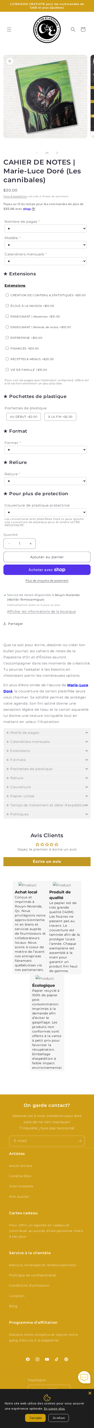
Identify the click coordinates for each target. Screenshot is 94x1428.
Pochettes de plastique (26, 408)
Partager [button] (15, 624)
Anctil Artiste (20, 1166)
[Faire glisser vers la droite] (57, 153)
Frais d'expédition (15, 196)
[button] (9, 29)
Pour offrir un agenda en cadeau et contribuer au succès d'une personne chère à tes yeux (46, 1231)
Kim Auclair (19, 1197)
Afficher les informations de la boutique (41, 611)
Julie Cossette (21, 1186)
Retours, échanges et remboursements (42, 1265)
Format (11, 443)
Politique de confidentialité (32, 1275)
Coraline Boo (20, 1176)
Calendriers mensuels (24, 254)
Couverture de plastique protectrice (37, 505)
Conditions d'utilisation (29, 1285)
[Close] (90, 1393)
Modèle (11, 238)
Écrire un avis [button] (47, 861)
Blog (13, 1306)
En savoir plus (54, 1408)
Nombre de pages (21, 221)
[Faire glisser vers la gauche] (37, 153)
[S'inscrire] (80, 1141)
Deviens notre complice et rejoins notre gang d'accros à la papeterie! (43, 1337)
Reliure (11, 474)
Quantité (10, 534)
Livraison (16, 1296)
